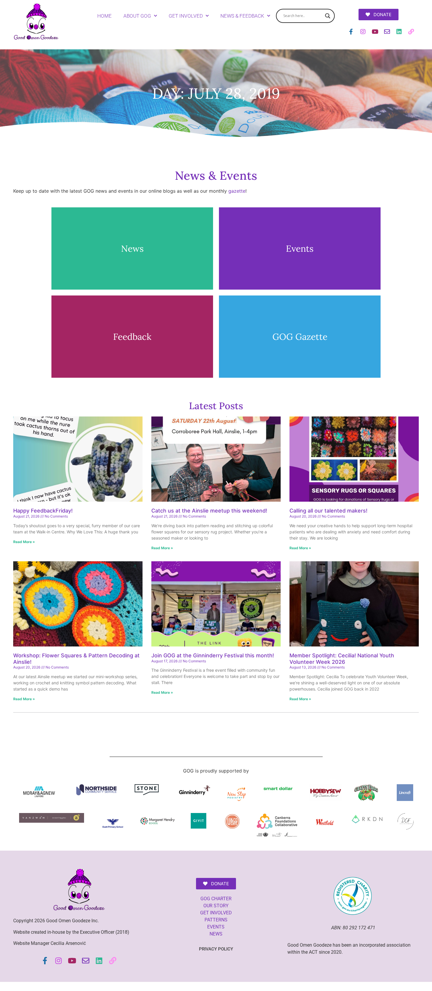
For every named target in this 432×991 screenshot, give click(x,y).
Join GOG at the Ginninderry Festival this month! (212, 655)
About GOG (137, 16)
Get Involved (186, 16)
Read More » (24, 542)
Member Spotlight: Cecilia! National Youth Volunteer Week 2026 (341, 658)
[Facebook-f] (351, 32)
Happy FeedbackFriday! (43, 511)
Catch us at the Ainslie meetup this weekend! (209, 511)
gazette (236, 191)
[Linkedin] (399, 32)
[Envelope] (387, 32)
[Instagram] (363, 32)
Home (104, 16)
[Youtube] (375, 32)
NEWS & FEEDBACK (242, 16)
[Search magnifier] (328, 16)
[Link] (411, 32)
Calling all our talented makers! (328, 511)
